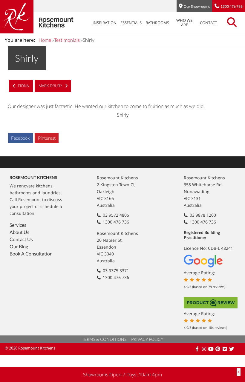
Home (45, 40)
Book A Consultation (31, 253)
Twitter (232, 348)
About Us (19, 232)
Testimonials (67, 40)
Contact (208, 22)
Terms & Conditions (104, 339)
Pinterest (47, 138)
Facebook (20, 138)
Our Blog (19, 246)
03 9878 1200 (203, 215)
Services (18, 225)
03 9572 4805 (116, 215)
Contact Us (21, 239)
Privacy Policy (147, 339)
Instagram (204, 348)
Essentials (131, 22)
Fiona (23, 85)
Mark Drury (51, 85)
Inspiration (105, 22)
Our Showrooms (197, 6)
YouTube (211, 348)
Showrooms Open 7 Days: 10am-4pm (122, 374)
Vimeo (225, 348)
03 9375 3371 (116, 270)
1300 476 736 (231, 6)
